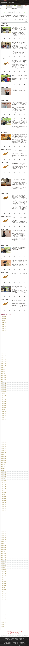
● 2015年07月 (3, 575)
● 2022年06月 (3, 407)
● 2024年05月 (3, 361)
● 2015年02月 (3, 585)
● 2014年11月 (3, 591)
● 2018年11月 (3, 494)
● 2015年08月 (3, 573)
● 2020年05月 (3, 458)
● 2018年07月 (3, 502)
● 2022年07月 (3, 405)
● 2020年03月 (3, 462)
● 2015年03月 (3, 583)
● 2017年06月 (3, 529)
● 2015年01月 (3, 587)
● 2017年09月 (3, 523)
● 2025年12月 (3, 322)
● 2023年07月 (3, 381)
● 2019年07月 (3, 478)
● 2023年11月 (3, 373)
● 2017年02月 (3, 537)
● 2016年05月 (3, 555)
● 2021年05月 (3, 434)
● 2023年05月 (3, 385)
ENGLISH (24, 0)
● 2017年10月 (3, 521)
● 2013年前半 (3, 616)
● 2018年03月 (3, 510)
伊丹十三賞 (14, 5)
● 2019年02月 (3, 488)
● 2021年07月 (3, 429)
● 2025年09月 (3, 328)
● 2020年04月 (3, 460)
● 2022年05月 (3, 409)
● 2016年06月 (3, 553)
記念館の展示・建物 (8, 6)
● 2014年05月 (3, 603)
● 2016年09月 (3, 547)
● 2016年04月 (3, 557)
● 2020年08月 (3, 452)
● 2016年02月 (3, 561)
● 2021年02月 (3, 440)
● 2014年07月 (3, 599)
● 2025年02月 (3, 343)
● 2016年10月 (3, 545)
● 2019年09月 (3, 474)
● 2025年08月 (3, 330)
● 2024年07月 (3, 357)
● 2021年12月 (3, 419)
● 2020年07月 (3, 454)
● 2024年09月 (3, 353)
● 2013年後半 (3, 614)
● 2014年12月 (3, 589)
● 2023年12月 (3, 371)
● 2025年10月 (3, 326)
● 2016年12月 (3, 541)
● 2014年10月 (3, 593)
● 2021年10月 (3, 423)
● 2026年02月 (3, 318)
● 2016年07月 (3, 551)
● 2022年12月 (3, 395)
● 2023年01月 (3, 393)
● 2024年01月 (3, 369)
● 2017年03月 (3, 535)
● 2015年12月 (3, 565)
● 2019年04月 (3, 484)
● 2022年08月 (3, 403)
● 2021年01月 (3, 442)
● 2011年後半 (3, 622)
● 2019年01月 (3, 490)
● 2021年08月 (3, 427)
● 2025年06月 (3, 334)
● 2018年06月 (3, 504)
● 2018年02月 (3, 512)
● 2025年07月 (3, 332)
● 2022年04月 (3, 411)
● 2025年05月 (3, 336)
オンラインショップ (25, 6)
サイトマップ (19, 633)
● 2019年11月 (3, 470)
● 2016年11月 (3, 543)
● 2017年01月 (3, 539)
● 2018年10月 (3, 496)
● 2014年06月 (3, 601)
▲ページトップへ (24, 176)
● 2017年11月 (3, 518)
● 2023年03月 (3, 389)
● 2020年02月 (3, 464)
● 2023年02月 (3, 391)
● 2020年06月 (3, 456)
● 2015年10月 (3, 569)
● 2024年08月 (3, 355)
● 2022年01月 (3, 417)
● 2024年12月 (3, 347)
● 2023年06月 (3, 383)
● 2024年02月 (3, 367)
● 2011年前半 (3, 624)
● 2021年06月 (3, 432)
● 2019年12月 (3, 468)
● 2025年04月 (3, 338)
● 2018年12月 (3, 492)
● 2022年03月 (3, 413)
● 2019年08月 (3, 476)
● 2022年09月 (3, 401)
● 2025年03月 (3, 340)
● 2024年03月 (3, 365)
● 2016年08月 (3, 549)
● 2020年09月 (3, 450)
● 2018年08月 (3, 500)
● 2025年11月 (3, 324)
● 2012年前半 (3, 620)
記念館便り (5, 0)
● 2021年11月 (3, 421)
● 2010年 (3, 626)
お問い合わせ (10, 633)
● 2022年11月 (3, 397)
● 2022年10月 (3, 399)
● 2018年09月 (3, 498)
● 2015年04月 (3, 581)
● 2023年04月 (3, 387)
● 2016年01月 (3, 563)
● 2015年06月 (3, 577)
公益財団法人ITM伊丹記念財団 (14, 631)
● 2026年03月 (3, 316)
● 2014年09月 (3, 595)
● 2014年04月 (3, 605)
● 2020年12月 (3, 444)
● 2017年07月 (3, 527)
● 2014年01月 (3, 612)
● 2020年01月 (3, 466)
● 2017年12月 (3, 516)
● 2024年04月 (3, 363)
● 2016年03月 (3, 559)
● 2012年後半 (3, 618)
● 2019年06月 (3, 480)
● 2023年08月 (3, 379)
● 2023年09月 (3, 377)
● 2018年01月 (3, 514)
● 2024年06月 (3, 359)
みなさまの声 (14, 0)
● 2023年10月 (3, 375)
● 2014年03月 (3, 607)
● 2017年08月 (3, 525)
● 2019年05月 (3, 482)
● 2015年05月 (3, 579)
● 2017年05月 (3, 531)
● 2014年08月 (3, 597)
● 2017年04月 (3, 533)
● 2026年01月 (3, 320)
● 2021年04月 (3, 436)
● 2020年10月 (3, 448)
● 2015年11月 (3, 567)
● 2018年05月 (3, 506)
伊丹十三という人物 (2, 6)
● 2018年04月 (3, 508)
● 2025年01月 (3, 345)
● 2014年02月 (3, 610)
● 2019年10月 (3, 472)
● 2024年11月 (3, 349)
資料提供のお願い (14, 632)
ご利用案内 (20, 5)
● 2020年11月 (3, 446)
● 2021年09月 (3, 425)
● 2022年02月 (3, 415)
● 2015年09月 (3, 571)
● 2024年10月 (3, 351)
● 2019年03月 (3, 486)
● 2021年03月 (3, 438)
